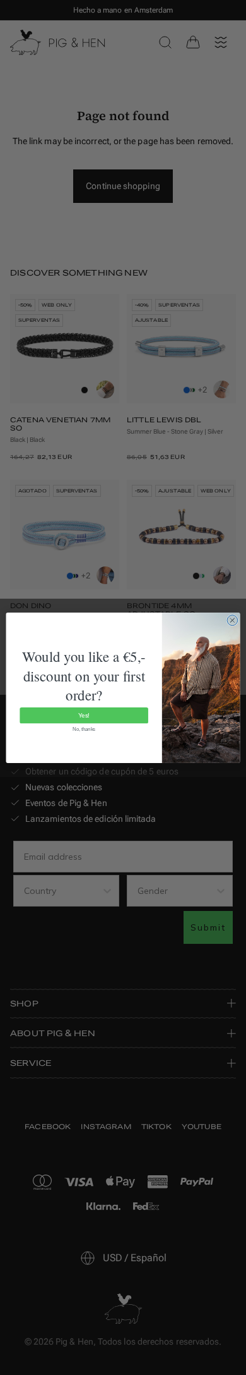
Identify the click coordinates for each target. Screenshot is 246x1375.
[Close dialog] (232, 619)
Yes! (84, 715)
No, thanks (84, 728)
